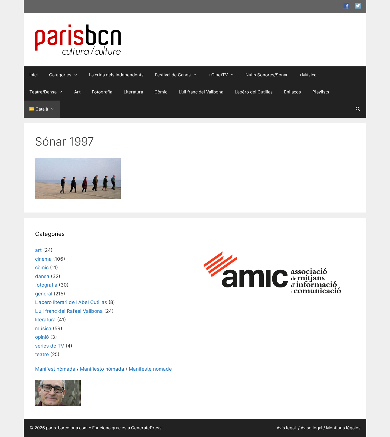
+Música (307, 74)
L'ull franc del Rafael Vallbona (69, 311)
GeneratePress (146, 427)
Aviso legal (311, 427)
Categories (60, 74)
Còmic (160, 92)
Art (77, 92)
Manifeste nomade (150, 369)
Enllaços (292, 92)
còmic (42, 267)
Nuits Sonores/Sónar (267, 74)
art (38, 250)
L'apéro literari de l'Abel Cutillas (71, 302)
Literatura (133, 92)
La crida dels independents (116, 74)
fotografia (46, 285)
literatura (45, 319)
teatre (42, 354)
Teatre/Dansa (43, 92)
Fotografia (102, 92)
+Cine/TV (218, 74)
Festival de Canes (173, 74)
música (43, 328)
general (43, 294)
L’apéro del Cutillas (254, 92)
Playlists (320, 92)
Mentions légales (343, 427)
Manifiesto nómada (102, 369)
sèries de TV (49, 346)
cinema (43, 259)
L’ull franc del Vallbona (201, 92)
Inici (33, 74)
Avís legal (287, 427)
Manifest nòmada (55, 369)
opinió (42, 337)
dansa (42, 276)
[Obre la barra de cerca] (357, 109)
